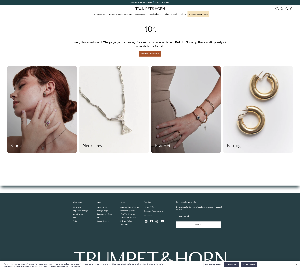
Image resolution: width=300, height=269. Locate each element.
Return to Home (150, 54)
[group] (150, 2)
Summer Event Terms (129, 207)
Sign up (198, 225)
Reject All (232, 264)
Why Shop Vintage (80, 211)
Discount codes (103, 221)
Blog (74, 217)
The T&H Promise (127, 214)
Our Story (77, 207)
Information (78, 202)
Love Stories (78, 214)
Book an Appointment (153, 211)
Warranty (124, 224)
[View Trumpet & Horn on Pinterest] (157, 221)
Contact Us (149, 207)
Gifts (99, 217)
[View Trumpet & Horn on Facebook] (151, 221)
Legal (122, 202)
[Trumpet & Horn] (150, 8)
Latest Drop (102, 207)
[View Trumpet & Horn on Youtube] (162, 221)
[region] (150, 265)
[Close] (296, 264)
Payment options (127, 211)
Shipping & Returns (128, 217)
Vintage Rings (102, 211)
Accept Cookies (249, 264)
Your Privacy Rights (213, 264)
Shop (99, 202)
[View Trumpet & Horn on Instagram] (146, 221)
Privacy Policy (126, 221)
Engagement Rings (104, 214)
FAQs (75, 221)
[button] (99, 14)
